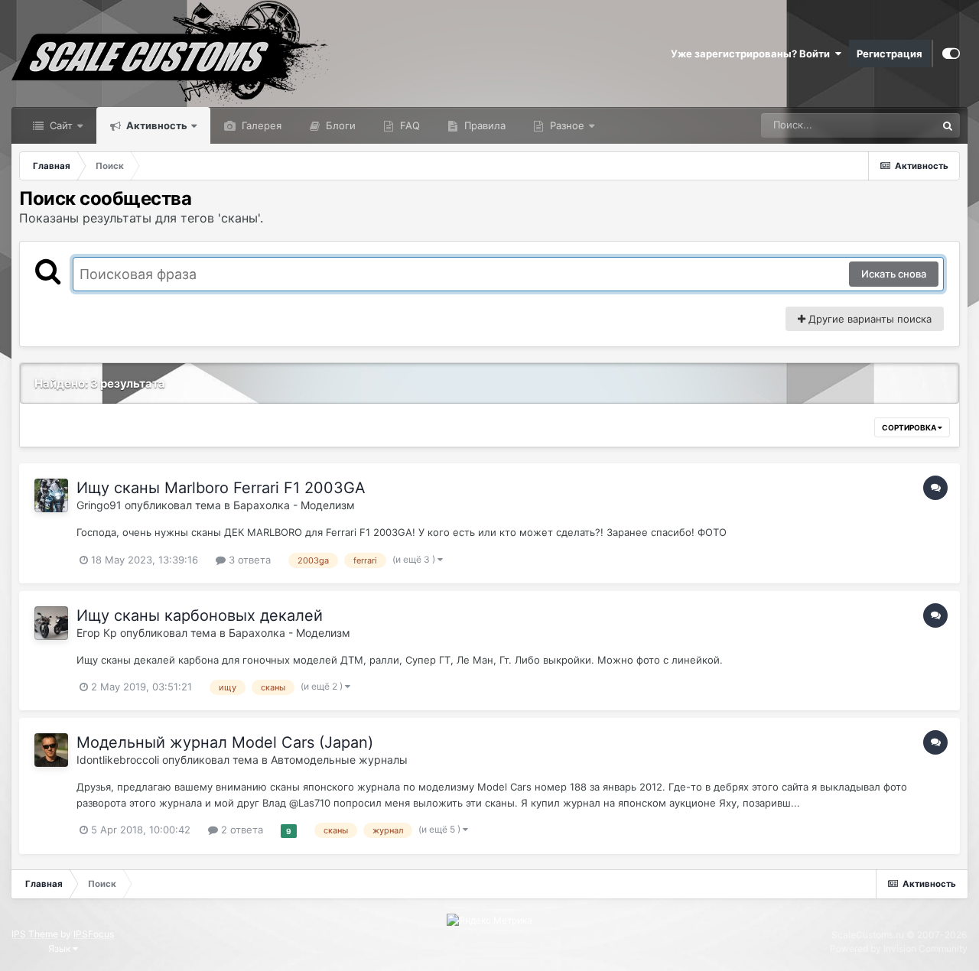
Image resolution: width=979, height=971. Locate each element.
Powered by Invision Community (899, 948)
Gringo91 (99, 504)
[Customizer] (951, 53)
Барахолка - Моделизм (294, 504)
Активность (155, 125)
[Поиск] (947, 125)
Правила (483, 125)
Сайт (60, 125)
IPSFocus (93, 934)
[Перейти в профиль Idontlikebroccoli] (51, 750)
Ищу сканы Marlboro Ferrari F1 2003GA (221, 488)
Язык (60, 948)
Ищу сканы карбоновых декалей (199, 615)
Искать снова (893, 274)
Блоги (339, 125)
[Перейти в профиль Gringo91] (51, 495)
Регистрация (889, 53)
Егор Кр (96, 632)
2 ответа (240, 829)
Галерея (260, 125)
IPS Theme (34, 934)
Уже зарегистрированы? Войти (752, 53)
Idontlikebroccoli (117, 759)
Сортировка (910, 427)
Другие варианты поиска (868, 319)
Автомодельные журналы (339, 759)
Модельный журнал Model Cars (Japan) (224, 742)
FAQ (408, 125)
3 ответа (248, 560)
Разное (565, 125)
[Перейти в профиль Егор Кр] (51, 623)
